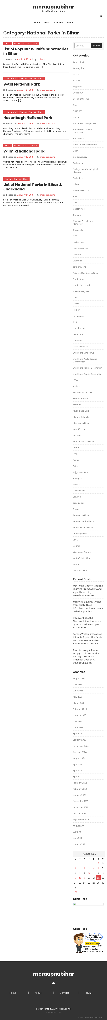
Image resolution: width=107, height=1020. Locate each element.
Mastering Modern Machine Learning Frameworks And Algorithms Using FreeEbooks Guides (88, 590)
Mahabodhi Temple (82, 392)
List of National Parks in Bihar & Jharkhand (32, 187)
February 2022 (80, 782)
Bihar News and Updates (84, 123)
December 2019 (80, 801)
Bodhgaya (78, 163)
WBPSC (76, 564)
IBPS (75, 322)
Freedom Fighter (81, 291)
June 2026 (78, 690)
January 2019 (79, 844)
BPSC (75, 196)
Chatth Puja (79, 208)
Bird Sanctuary (80, 157)
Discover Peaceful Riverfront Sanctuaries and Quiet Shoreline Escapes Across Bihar (87, 622)
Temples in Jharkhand (83, 521)
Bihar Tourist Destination (85, 144)
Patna (76, 447)
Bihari (75, 150)
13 (89, 872)
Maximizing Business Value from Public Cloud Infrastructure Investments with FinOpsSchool (88, 606)
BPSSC (76, 202)
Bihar (7, 43)
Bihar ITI (76, 117)
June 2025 (78, 727)
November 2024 (81, 746)
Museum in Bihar (81, 423)
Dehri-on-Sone (80, 248)
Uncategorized (80, 533)
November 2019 (80, 807)
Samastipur (78, 503)
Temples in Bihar (81, 515)
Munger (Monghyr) (82, 417)
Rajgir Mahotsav (80, 472)
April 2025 (77, 733)
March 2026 (78, 703)
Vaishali (76, 546)
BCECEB (76, 80)
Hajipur (76, 309)
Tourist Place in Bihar (83, 527)
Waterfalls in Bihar (81, 558)
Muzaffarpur (79, 429)
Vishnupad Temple (82, 552)
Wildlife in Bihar (80, 570)
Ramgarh (77, 478)
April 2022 (77, 776)
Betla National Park (21, 84)
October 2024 (80, 752)
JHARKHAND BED (80, 346)
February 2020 (80, 789)
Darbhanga (78, 242)
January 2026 (79, 715)
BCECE (76, 74)
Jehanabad (78, 334)
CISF (75, 236)
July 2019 (77, 832)
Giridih (76, 303)
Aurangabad (79, 68)
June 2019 (77, 838)
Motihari (77, 404)
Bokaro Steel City (81, 190)
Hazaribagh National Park (28, 117)
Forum (70, 22)
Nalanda (77, 435)
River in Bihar (79, 490)
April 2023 (77, 770)
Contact (58, 22)
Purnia (76, 460)
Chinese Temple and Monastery (83, 222)
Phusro (76, 453)
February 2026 (80, 709)
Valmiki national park (24, 151)
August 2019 (79, 825)
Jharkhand (10, 78)
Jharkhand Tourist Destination (87, 368)
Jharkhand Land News (83, 352)
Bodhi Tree (78, 178)
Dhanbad (77, 260)
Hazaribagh (78, 316)
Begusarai (77, 86)
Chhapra (77, 215)
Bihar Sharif (78, 138)
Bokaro (76, 184)
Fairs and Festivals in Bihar (85, 273)
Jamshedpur (79, 328)
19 (84, 877)
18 (80, 877)
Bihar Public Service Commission (82, 131)
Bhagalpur (78, 92)
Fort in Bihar (78, 279)
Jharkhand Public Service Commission (85, 360)
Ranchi (76, 484)
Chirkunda (78, 230)
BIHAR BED (77, 111)
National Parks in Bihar (25, 43)
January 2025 (79, 739)
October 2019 (79, 813)
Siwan (76, 509)
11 (80, 872)
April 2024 (77, 764)
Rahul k (41, 59)
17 (75, 877)
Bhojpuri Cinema (81, 99)
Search (96, 45)
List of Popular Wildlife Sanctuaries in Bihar (35, 51)
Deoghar (77, 254)
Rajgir (75, 466)
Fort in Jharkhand (81, 285)
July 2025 (77, 721)
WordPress (99, 1017)
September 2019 (81, 819)
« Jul (75, 891)
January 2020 (79, 795)
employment (79, 266)
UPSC (75, 539)
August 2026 (79, 678)
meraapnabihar (53, 6)
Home (37, 22)
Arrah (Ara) (78, 62)
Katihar (76, 386)
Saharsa (77, 496)
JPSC (75, 380)
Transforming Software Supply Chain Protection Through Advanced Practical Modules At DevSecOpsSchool (86, 657)
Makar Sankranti (80, 398)
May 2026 (77, 696)
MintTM (58, 1012)
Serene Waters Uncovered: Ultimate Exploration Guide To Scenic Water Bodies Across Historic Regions (88, 638)
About (47, 22)
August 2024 (79, 758)
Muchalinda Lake (81, 410)
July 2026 (77, 684)
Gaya (75, 297)
